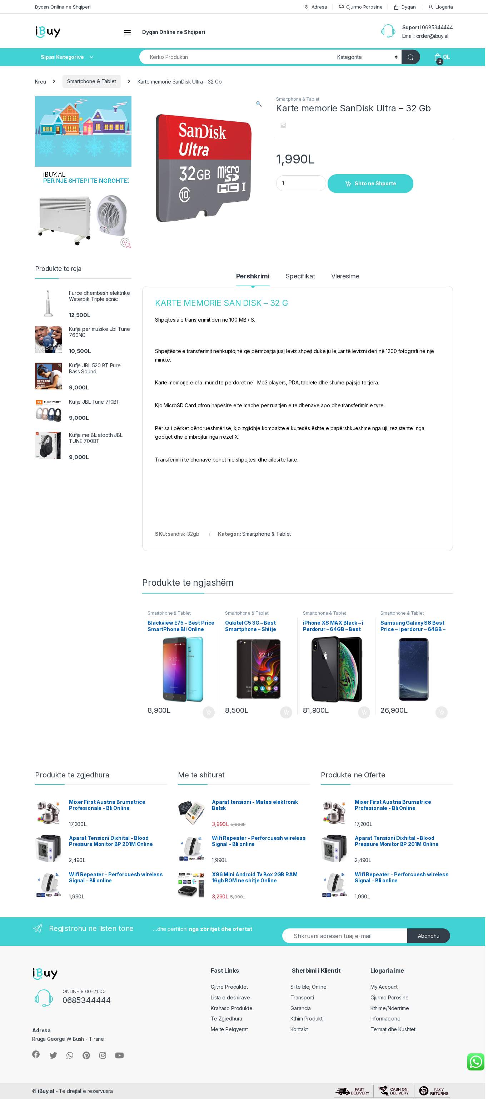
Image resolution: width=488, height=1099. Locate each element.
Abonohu (428, 936)
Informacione (385, 1018)
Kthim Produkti (306, 1018)
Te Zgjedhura (226, 1018)
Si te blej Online (308, 987)
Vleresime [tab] (345, 276)
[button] (259, 104)
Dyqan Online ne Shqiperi (63, 7)
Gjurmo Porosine (364, 7)
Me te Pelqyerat (229, 1029)
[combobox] (236, 57)
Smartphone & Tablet (91, 81)
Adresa (319, 7)
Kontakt (299, 1029)
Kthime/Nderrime (389, 1008)
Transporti (302, 997)
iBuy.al (46, 1091)
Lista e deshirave (230, 997)
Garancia (300, 1008)
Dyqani (409, 7)
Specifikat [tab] (300, 276)
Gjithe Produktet (229, 987)
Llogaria (444, 7)
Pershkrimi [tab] (253, 276)
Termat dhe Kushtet (392, 1029)
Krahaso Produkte (232, 1008)
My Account (384, 987)
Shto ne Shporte (375, 183)
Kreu (40, 81)
